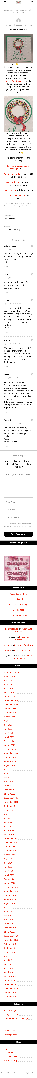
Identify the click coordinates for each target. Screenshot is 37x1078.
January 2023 (9, 745)
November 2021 (11, 802)
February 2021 (10, 834)
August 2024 (9, 676)
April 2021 (8, 826)
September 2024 (11, 672)
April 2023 (8, 733)
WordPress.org (10, 1060)
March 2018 (9, 972)
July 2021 (8, 814)
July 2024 (8, 680)
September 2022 (11, 761)
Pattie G (7, 420)
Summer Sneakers (18, 615)
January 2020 (9, 883)
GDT (6, 1027)
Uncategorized (25, 10)
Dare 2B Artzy (10, 190)
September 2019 (11, 899)
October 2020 (10, 846)
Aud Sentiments (13, 182)
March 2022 (9, 786)
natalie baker (10, 246)
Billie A (7, 340)
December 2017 (11, 984)
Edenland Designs (7, 1073)
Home (15, 10)
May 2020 (8, 867)
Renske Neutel (11, 629)
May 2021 (8, 822)
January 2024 (9, 696)
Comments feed (11, 1056)
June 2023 (8, 725)
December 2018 (11, 936)
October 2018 (10, 944)
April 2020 (8, 871)
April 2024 (8, 688)
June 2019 (8, 911)
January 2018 (9, 980)
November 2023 (11, 704)
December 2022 (11, 749)
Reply (6, 267)
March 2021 (9, 830)
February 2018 (10, 976)
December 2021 (11, 798)
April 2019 (8, 920)
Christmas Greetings (18, 604)
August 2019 (9, 903)
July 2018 (8, 956)
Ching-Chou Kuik (11, 1014)
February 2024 (10, 692)
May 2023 (8, 729)
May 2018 (8, 964)
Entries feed (9, 1052)
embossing (16, 206)
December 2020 (11, 838)
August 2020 (9, 855)
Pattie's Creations (26, 206)
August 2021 (9, 810)
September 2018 (11, 948)
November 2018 (11, 940)
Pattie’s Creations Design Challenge (18, 168)
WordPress (32, 1073)
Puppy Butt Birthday (18, 594)
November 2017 (11, 988)
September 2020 (11, 851)
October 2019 (10, 895)
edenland (8, 25)
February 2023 (10, 741)
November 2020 (11, 842)
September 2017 (11, 997)
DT (5, 1022)
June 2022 (8, 773)
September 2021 (11, 806)
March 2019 (9, 924)
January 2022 (9, 794)
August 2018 (9, 952)
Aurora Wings (10, 1010)
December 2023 (11, 700)
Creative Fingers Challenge (16, 1018)
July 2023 (8, 721)
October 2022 (10, 757)
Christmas (7, 206)
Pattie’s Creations (13, 81)
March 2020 (9, 875)
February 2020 (10, 879)
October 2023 (10, 709)
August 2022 (9, 765)
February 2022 (10, 790)
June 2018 (8, 960)
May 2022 (8, 778)
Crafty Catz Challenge (15, 196)
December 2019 (11, 887)
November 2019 (11, 891)
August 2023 (9, 717)
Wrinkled (18, 599)
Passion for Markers (13, 174)
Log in (6, 1048)
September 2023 (11, 713)
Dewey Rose (18, 610)
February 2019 (10, 928)
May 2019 (8, 915)
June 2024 (8, 684)
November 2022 (11, 753)
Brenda (8, 650)
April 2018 (8, 968)
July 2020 (8, 859)
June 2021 (8, 818)
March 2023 (9, 737)
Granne (7, 645)
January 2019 (9, 932)
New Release (9, 1031)
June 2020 (8, 863)
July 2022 (8, 769)
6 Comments (28, 25)
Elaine (6, 274)
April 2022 (8, 782)
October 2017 (10, 993)
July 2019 (8, 907)
